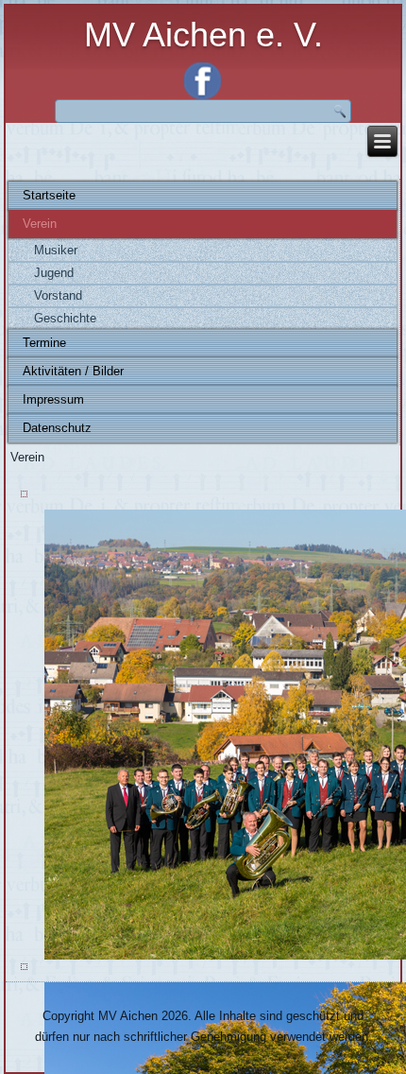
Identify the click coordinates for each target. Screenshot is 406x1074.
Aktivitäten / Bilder (73, 371)
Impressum (53, 399)
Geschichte (65, 318)
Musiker (55, 250)
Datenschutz (57, 428)
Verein (40, 224)
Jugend (54, 273)
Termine (44, 343)
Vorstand (58, 295)
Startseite (49, 195)
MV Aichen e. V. (203, 34)
